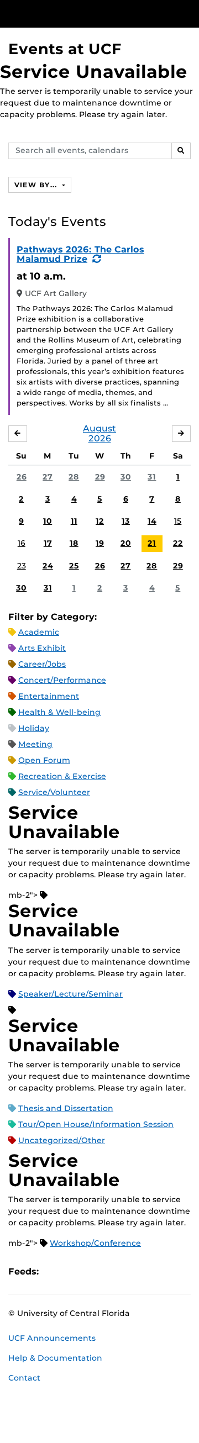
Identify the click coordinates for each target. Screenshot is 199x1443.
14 (152, 521)
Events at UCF (65, 49)
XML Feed (109, 1271)
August (99, 428)
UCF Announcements (52, 1338)
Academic (38, 632)
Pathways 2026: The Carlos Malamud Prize (80, 254)
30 (126, 477)
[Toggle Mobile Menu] (188, 13)
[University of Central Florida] (84, 13)
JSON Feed (128, 1271)
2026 (99, 438)
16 (21, 543)
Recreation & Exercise (62, 776)
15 (177, 521)
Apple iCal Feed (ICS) (53, 1271)
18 (74, 543)
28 (74, 477)
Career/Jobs (42, 664)
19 (100, 543)
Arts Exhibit (42, 648)
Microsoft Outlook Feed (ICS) (71, 1271)
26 (22, 477)
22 (178, 543)
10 (47, 521)
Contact (24, 1378)
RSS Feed (90, 1271)
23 (21, 566)
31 (152, 477)
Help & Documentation (55, 1358)
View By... (37, 185)
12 (100, 521)
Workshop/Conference (95, 1243)
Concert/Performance (62, 680)
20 (126, 543)
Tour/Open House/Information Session (96, 1124)
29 (100, 477)
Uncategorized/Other (61, 1140)
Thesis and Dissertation (65, 1108)
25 (74, 566)
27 (48, 477)
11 (74, 521)
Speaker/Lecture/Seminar (70, 994)
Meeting (35, 744)
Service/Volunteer (54, 792)
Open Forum (44, 760)
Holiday (33, 728)
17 (48, 543)
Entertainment (48, 696)
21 (152, 543)
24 (48, 566)
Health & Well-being (59, 712)
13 (126, 521)
